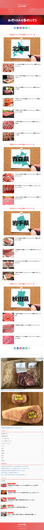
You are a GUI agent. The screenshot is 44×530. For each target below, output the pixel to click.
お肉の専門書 (22, 6)
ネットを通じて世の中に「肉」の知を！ (22, 526)
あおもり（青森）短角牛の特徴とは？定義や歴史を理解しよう (14, 474)
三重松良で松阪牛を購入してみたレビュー (12, 427)
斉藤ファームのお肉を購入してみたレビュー (12, 390)
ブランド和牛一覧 (11, 11)
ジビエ (11, 13)
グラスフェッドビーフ (33, 11)
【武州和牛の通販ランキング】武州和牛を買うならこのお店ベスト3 (15, 468)
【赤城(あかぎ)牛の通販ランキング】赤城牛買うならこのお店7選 (14, 466)
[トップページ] (23, 28)
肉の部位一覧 (11, 9)
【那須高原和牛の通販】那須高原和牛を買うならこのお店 (13, 470)
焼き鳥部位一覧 (33, 9)
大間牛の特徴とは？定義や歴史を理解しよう (10, 472)
